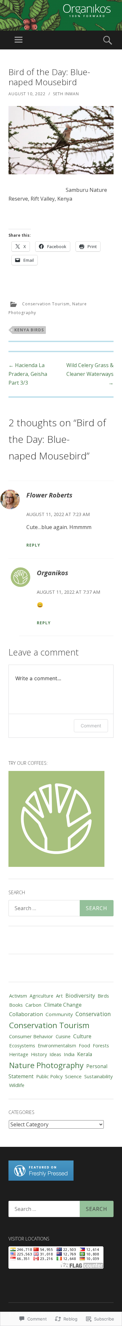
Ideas (55, 1054)
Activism (18, 995)
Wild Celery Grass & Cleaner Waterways (90, 374)
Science (73, 1076)
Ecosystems (22, 1045)
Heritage (18, 1054)
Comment (91, 725)
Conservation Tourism (46, 304)
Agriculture (41, 995)
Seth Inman (66, 94)
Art (59, 995)
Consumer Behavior (31, 1036)
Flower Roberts (49, 495)
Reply (33, 545)
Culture (82, 1036)
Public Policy (49, 1076)
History (39, 1054)
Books (16, 1005)
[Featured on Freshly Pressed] (41, 1178)
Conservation (93, 1014)
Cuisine (63, 1036)
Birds (103, 995)
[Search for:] (61, 908)
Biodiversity (80, 995)
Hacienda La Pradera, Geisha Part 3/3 (27, 374)
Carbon (33, 1004)
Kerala (84, 1054)
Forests (101, 1045)
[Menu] (18, 40)
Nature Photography (46, 1065)
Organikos (52, 572)
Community (59, 1014)
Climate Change (63, 1004)
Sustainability (98, 1076)
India (69, 1054)
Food (84, 1045)
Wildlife (16, 1085)
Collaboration (26, 1014)
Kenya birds (29, 330)
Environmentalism (57, 1045)
